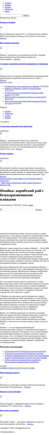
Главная (8, 3)
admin (30, 205)
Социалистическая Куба (36, 351)
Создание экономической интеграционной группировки (24, 64)
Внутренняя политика (9, 43)
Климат (8, 7)
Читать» (3, 38)
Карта (7, 11)
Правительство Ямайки (10, 392)
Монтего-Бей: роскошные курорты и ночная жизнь (25, 97)
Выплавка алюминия (9, 410)
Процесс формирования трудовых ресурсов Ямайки (26, 358)
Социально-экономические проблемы (16, 126)
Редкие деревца (6, 154)
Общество (9, 9)
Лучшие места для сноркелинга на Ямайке (22, 86)
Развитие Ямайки (7, 22)
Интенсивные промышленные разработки (22, 362)
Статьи (7, 116)
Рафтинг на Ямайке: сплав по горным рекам (23, 89)
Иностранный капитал (10, 373)
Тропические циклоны (34, 354)
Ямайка (8, 5)
